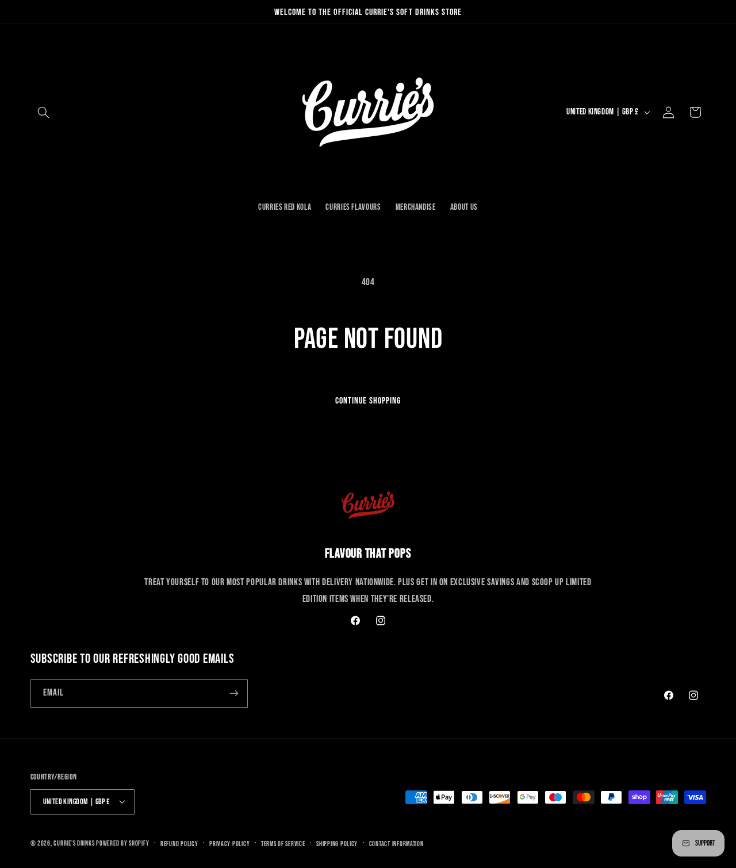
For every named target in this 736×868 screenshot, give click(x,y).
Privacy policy (229, 843)
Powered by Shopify (122, 843)
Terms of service (283, 843)
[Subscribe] (233, 693)
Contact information (396, 843)
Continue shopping (368, 400)
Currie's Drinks (73, 843)
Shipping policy (337, 843)
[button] (43, 112)
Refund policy (179, 843)
